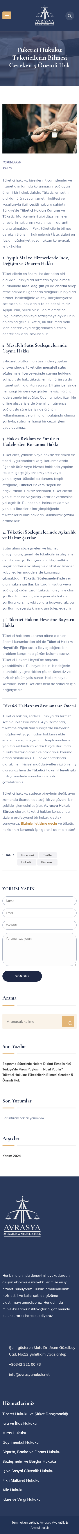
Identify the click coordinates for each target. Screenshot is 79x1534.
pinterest (47, 862)
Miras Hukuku (14, 1432)
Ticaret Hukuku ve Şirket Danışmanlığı (35, 1413)
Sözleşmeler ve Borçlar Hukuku (29, 1461)
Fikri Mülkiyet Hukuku (21, 1480)
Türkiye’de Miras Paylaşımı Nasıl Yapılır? (32, 1069)
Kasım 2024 (11, 1156)
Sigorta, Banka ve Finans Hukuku (31, 1451)
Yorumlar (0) (12, 162)
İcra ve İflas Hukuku (19, 1423)
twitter (48, 855)
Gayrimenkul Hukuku (20, 1442)
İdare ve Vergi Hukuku (21, 1499)
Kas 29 (7, 168)
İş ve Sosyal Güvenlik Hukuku (27, 1470)
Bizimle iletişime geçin (39, 823)
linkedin (26, 862)
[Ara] (68, 1021)
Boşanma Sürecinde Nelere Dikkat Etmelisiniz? (36, 1064)
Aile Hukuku (12, 1489)
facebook (27, 855)
